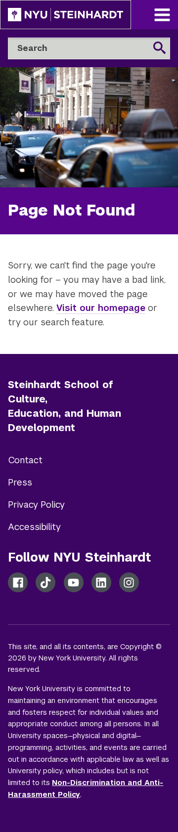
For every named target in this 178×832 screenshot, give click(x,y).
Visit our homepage (100, 307)
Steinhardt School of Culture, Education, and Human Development (64, 406)
